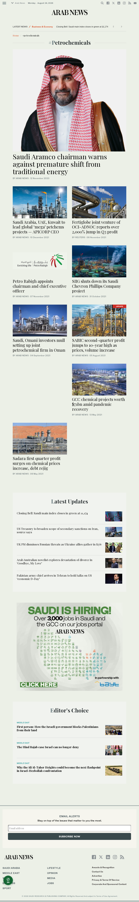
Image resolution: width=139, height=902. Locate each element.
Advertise (97, 876)
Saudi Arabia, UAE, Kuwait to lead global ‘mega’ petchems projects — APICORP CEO (39, 227)
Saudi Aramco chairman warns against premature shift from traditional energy (60, 164)
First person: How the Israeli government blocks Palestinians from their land (57, 728)
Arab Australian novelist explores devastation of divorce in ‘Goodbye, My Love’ (54, 561)
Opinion (52, 873)
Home (16, 35)
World (7, 878)
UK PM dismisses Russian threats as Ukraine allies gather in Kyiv (59, 544)
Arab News (20, 3)
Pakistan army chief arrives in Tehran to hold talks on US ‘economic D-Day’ (54, 577)
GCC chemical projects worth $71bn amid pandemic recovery (98, 404)
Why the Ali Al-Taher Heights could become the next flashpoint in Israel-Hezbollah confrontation (59, 769)
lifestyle (54, 867)
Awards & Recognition (103, 867)
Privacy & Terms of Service (105, 880)
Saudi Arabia (11, 867)
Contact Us (97, 871)
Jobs (50, 883)
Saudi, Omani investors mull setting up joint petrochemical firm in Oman (39, 345)
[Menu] (4, 3)
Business (9, 883)
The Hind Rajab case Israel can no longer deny (48, 747)
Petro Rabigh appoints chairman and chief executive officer (39, 286)
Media (51, 878)
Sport (7, 888)
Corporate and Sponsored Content (109, 884)
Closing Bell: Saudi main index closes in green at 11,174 (82, 27)
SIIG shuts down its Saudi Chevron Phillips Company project (96, 286)
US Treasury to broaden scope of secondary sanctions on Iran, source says (57, 530)
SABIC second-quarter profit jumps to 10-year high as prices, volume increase (98, 345)
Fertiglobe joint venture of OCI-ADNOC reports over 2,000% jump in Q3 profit (96, 227)
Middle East (38, 27)
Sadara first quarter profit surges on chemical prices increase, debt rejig (37, 463)
